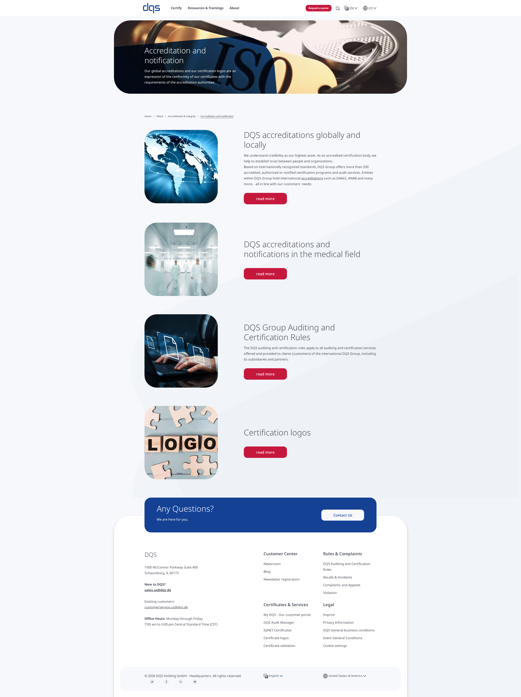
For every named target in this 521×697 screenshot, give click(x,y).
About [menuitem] (234, 8)
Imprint (329, 614)
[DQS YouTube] (195, 682)
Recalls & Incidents (337, 577)
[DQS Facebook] (166, 682)
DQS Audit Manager (279, 622)
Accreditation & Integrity (182, 116)
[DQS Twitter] (152, 682)
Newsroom (272, 564)
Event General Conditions (342, 638)
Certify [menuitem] (176, 8)
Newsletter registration (282, 579)
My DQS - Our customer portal (287, 614)
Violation (330, 592)
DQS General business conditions (349, 630)
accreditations (312, 178)
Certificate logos (276, 638)
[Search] (338, 8)
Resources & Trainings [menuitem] (205, 8)
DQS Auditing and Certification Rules (346, 567)
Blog (267, 571)
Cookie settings (335, 646)
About (159, 116)
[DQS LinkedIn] (181, 682)
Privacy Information (338, 622)
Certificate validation (279, 645)
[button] (351, 8)
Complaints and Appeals (341, 585)
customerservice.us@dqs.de (166, 607)
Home (147, 116)
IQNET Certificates (278, 630)
